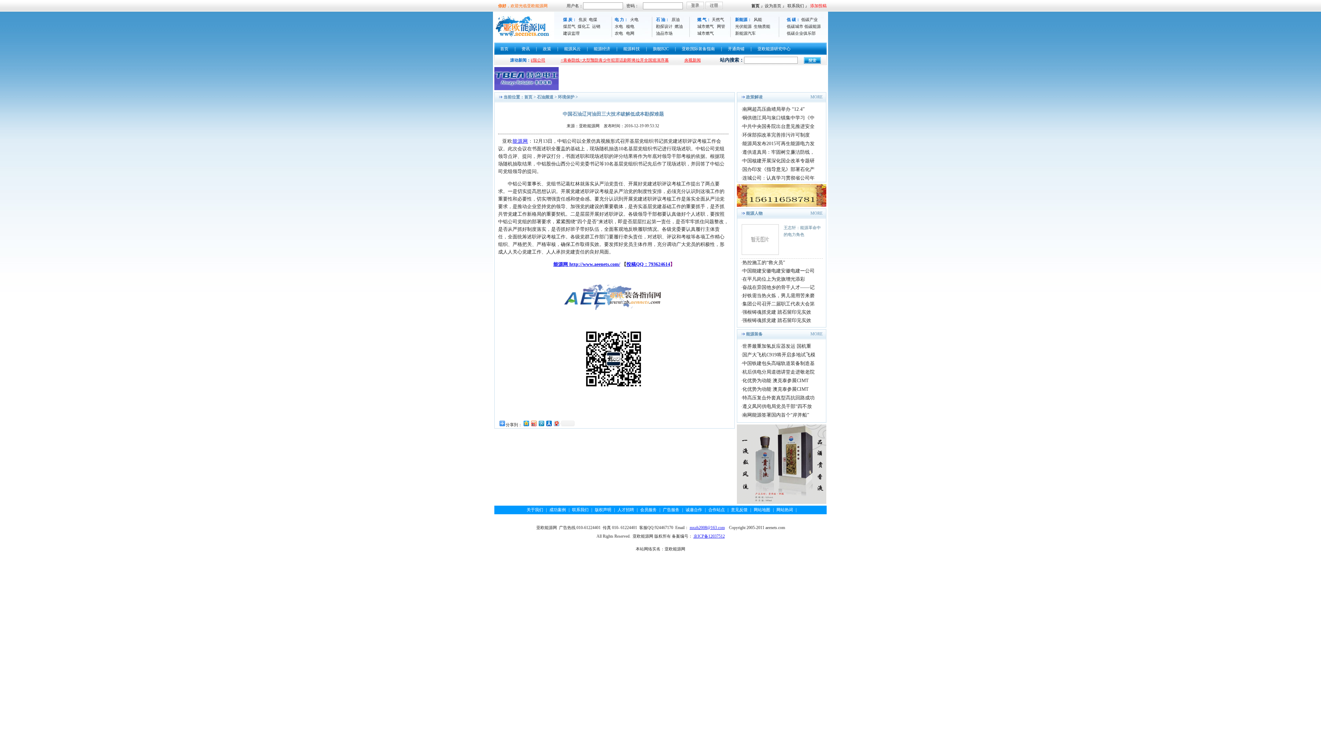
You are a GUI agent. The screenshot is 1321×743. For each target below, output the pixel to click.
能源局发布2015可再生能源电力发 (778, 143)
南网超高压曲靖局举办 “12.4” (773, 109)
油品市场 (664, 33)
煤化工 (584, 26)
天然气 (718, 19)
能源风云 (572, 48)
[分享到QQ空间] (526, 423)
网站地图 (762, 509)
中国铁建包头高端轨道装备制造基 (778, 363)
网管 (721, 26)
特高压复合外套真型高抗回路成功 (778, 397)
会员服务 (648, 509)
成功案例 (557, 509)
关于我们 (535, 509)
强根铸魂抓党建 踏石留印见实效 (776, 312)
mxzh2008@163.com (707, 527)
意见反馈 (739, 509)
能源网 (520, 141)
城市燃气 (705, 26)
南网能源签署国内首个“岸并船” (775, 415)
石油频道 (545, 97)
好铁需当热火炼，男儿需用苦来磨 (778, 295)
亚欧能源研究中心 (774, 48)
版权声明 (603, 509)
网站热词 (784, 509)
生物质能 (762, 26)
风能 (758, 19)
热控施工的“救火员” (763, 262)
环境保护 (566, 97)
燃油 (679, 26)
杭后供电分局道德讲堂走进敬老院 (778, 372)
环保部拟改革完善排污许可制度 (776, 135)
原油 (676, 19)
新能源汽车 (745, 33)
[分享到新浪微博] (533, 423)
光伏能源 (743, 26)
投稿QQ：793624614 (648, 264)
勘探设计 (664, 26)
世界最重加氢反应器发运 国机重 (776, 346)
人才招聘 (625, 509)
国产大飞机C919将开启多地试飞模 (778, 354)
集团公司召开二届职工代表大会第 (778, 303)
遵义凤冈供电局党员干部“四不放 (777, 406)
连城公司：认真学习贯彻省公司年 (778, 178)
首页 (755, 5)
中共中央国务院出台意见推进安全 (778, 126)
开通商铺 (736, 48)
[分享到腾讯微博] (541, 423)
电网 (630, 33)
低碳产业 (809, 19)
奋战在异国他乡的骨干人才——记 (778, 287)
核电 (630, 26)
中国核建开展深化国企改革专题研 (778, 160)
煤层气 (569, 26)
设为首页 (773, 5)
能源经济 (602, 48)
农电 (619, 33)
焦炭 (583, 19)
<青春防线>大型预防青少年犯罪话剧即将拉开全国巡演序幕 (587, 60)
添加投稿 (818, 5)
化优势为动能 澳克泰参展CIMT (775, 380)
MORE (816, 97)
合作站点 (716, 509)
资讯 (526, 48)
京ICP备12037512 (709, 536)
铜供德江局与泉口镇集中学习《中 (778, 117)
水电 (619, 26)
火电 (634, 19)
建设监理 (571, 33)
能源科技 (631, 48)
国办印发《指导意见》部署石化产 (778, 169)
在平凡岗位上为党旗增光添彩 (773, 279)
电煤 (593, 19)
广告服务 (671, 509)
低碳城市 (795, 26)
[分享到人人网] (548, 423)
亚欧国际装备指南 (698, 48)
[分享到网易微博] (556, 423)
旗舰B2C (661, 48)
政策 (547, 48)
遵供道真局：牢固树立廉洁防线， (778, 152)
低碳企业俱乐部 (801, 33)
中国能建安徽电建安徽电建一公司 (778, 270)
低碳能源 (812, 26)
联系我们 (795, 5)
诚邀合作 (694, 509)
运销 (596, 26)
